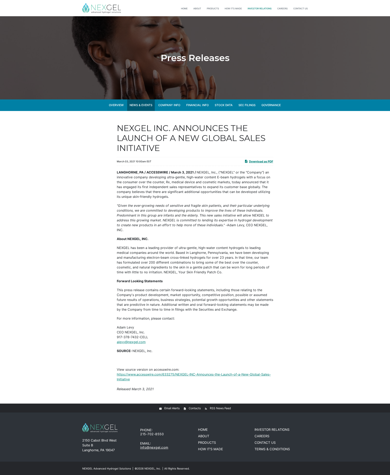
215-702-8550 (152, 434)
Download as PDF (261, 161)
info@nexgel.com (154, 447)
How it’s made (233, 8)
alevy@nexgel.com (131, 342)
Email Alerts (172, 408)
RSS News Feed (220, 408)
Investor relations (260, 8)
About (197, 8)
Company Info (169, 105)
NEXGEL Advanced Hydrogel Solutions (106, 468)
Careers (282, 8)
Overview (116, 105)
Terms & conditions (272, 449)
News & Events (141, 105)
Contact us (300, 8)
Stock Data (224, 105)
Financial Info (197, 105)
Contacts (195, 408)
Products (213, 8)
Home (184, 8)
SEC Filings (247, 105)
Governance (271, 105)
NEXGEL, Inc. (152, 468)
